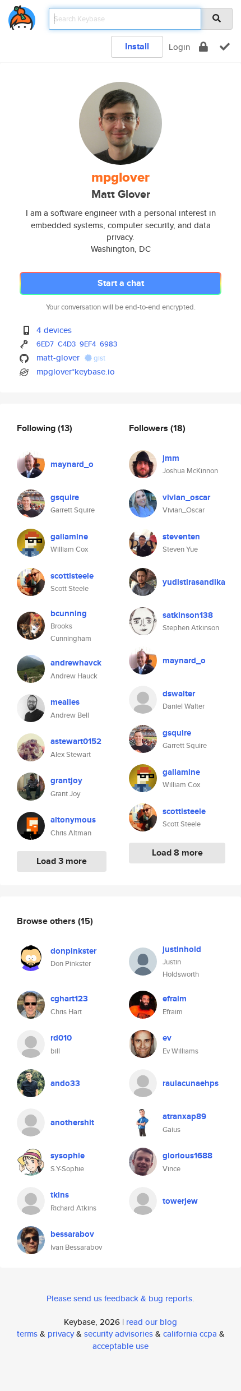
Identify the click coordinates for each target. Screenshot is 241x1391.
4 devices (54, 330)
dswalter (179, 693)
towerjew (180, 1201)
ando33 (65, 1083)
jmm (171, 458)
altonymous (73, 820)
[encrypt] (203, 47)
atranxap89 (184, 1116)
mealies (65, 702)
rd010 (61, 1038)
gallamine (69, 536)
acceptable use (120, 1346)
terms (27, 1333)
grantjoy (66, 780)
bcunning (68, 613)
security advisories (118, 1333)
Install (137, 46)
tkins (59, 1195)
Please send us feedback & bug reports (119, 1298)
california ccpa (190, 1333)
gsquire (64, 497)
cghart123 (69, 998)
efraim (175, 998)
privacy (61, 1333)
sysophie (67, 1155)
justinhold (182, 949)
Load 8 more (177, 852)
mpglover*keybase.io (75, 371)
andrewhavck (75, 663)
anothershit (72, 1122)
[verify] (225, 47)
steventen (181, 536)
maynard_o (72, 464)
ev (167, 1038)
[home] (21, 15)
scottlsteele (72, 576)
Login (179, 47)
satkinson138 (188, 615)
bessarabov (72, 1234)
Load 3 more (61, 860)
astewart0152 (75, 741)
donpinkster (73, 951)
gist (98, 358)
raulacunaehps (191, 1083)
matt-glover (58, 357)
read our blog (151, 1322)
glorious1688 (187, 1155)
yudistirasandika (194, 582)
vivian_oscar (186, 497)
